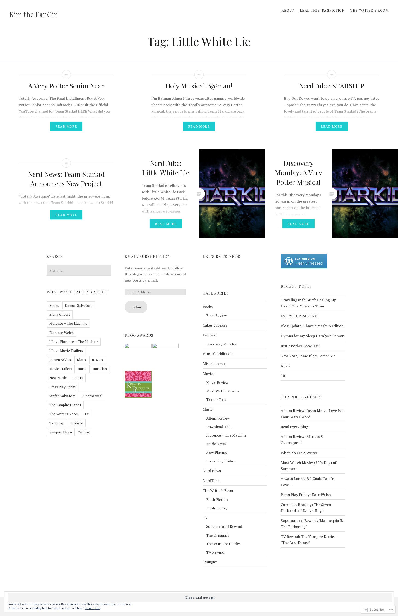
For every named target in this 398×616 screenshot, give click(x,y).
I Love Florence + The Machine (73, 341)
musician (100, 368)
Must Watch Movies (222, 391)
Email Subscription (148, 256)
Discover (210, 335)
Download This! (219, 426)
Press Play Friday (62, 387)
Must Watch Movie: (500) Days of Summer (308, 465)
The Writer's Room (64, 414)
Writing (84, 432)
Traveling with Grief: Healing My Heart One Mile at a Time (308, 302)
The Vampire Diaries (65, 405)
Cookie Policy (93, 608)
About (288, 10)
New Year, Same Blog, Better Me (308, 355)
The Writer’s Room (369, 10)
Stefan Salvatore (62, 396)
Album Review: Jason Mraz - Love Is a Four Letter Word (312, 413)
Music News (216, 443)
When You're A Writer (299, 452)
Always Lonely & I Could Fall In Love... (307, 481)
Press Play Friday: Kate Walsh (306, 494)
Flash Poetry (216, 508)
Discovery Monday (221, 344)
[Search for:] (79, 270)
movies (97, 359)
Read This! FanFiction (322, 10)
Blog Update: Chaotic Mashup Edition (312, 325)
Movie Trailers (60, 368)
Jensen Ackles (60, 359)
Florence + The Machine (68, 323)
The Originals (217, 535)
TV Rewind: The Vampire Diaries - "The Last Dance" (309, 539)
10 (283, 375)
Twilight (76, 423)
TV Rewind (215, 552)
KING (285, 365)
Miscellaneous (214, 363)
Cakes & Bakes (215, 325)
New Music (58, 377)
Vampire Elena (60, 432)
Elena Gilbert (59, 314)
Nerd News (212, 470)
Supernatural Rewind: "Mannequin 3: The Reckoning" (312, 523)
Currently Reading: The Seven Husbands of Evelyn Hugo (306, 507)
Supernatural (92, 396)
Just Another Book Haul (301, 345)
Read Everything (294, 426)
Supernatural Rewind (224, 526)
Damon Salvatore (78, 305)
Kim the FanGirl (34, 14)
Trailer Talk (216, 399)
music (82, 368)
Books (54, 305)
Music (207, 409)
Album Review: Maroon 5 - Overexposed (303, 439)
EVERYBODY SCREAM (299, 315)
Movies (208, 373)
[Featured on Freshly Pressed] (304, 266)
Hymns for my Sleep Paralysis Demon (312, 335)
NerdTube (211, 480)
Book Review (216, 315)
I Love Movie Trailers (66, 350)
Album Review (218, 418)
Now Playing (216, 452)
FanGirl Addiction (218, 353)
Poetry (78, 377)
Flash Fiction (217, 499)
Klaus (81, 359)
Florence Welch (61, 332)
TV (87, 414)
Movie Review (217, 382)
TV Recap (56, 423)
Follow (136, 306)
